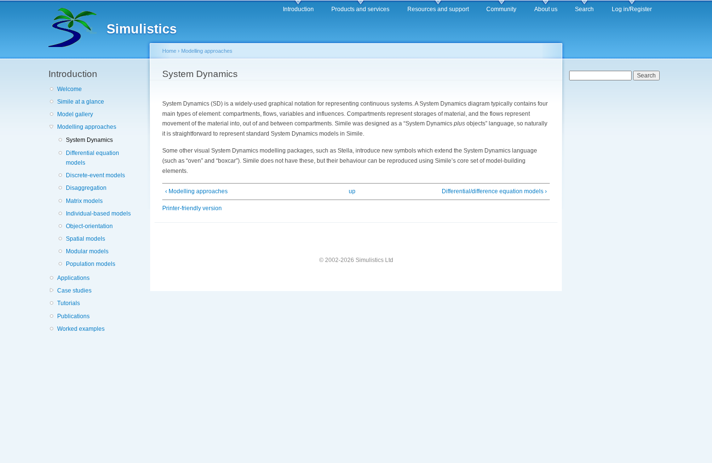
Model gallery (75, 114)
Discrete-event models (95, 175)
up (352, 191)
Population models (90, 264)
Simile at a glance (80, 101)
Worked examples (81, 328)
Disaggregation (86, 188)
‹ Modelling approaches (196, 191)
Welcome (69, 89)
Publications (73, 316)
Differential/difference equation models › (494, 191)
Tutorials (68, 303)
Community (501, 9)
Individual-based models (98, 213)
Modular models (87, 251)
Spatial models (85, 238)
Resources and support (438, 9)
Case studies (74, 290)
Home (169, 51)
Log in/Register (632, 9)
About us (545, 9)
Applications (73, 278)
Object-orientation (89, 226)
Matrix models (84, 201)
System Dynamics (89, 140)
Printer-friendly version (192, 208)
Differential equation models (92, 158)
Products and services (360, 9)
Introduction (298, 9)
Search (584, 9)
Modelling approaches (86, 126)
